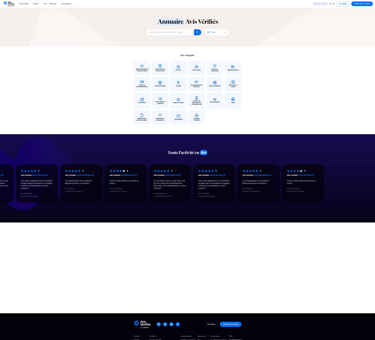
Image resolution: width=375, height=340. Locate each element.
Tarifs (45, 3)
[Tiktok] (165, 324)
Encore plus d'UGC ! (320, 3)
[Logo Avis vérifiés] (9, 3)
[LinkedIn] (171, 324)
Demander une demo (362, 3)
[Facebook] (178, 324)
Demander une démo (230, 324)
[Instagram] (159, 324)
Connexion (343, 3)
